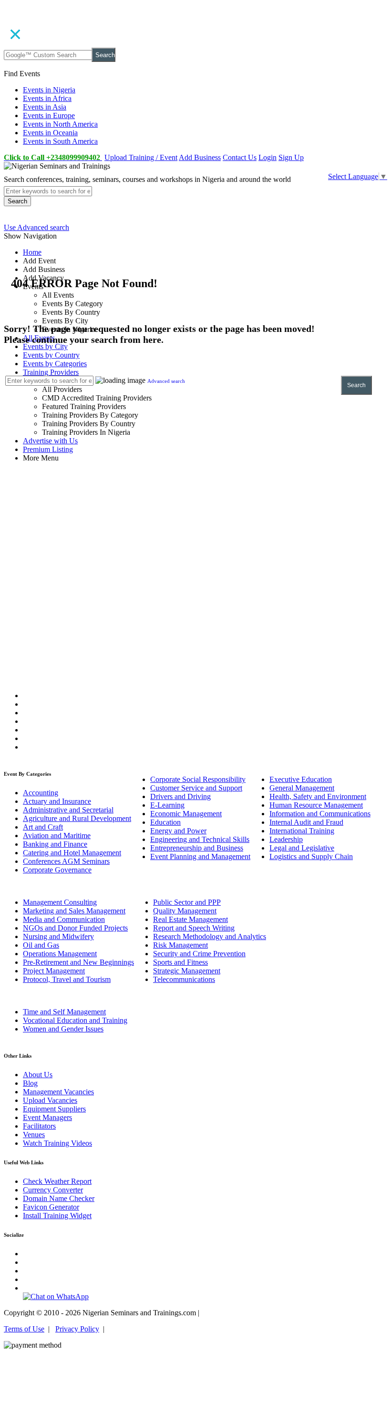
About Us (37, 1075)
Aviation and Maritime (57, 835)
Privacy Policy (77, 1329)
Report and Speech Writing (194, 928)
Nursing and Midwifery (58, 936)
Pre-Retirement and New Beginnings (78, 962)
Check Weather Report (57, 1181)
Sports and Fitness (180, 962)
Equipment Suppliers (54, 1109)
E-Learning (167, 805)
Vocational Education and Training (75, 1020)
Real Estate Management (190, 919)
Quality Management (184, 911)
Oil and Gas (41, 945)
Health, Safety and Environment (317, 796)
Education (165, 822)
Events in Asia (44, 107)
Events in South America (60, 141)
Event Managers (47, 1117)
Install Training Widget (57, 1215)
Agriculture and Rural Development (77, 818)
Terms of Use (24, 1329)
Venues (34, 1135)
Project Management (54, 971)
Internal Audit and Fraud (306, 822)
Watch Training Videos (57, 1143)
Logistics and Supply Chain (311, 856)
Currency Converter (53, 1190)
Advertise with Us (50, 441)
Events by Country (51, 355)
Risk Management (180, 945)
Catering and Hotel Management (72, 853)
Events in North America (60, 124)
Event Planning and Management (200, 856)
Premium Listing (48, 449)
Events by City (45, 346)
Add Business (200, 157)
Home (32, 252)
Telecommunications (184, 979)
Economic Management (186, 814)
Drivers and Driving (180, 796)
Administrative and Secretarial (68, 810)
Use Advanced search (36, 227)
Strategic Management (186, 971)
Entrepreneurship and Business (196, 848)
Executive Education (300, 779)
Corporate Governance (57, 870)
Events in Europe (49, 115)
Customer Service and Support (196, 788)
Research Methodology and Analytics (209, 936)
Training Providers (51, 372)
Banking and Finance (55, 844)
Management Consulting (60, 902)
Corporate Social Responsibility (198, 779)
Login (267, 157)
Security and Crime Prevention (199, 954)
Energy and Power (178, 831)
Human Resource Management (316, 805)
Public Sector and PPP (187, 902)
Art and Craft (43, 827)
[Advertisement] (195, 539)
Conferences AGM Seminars (66, 861)
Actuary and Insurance (57, 801)
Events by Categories (55, 364)
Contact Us (240, 157)
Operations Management (60, 954)
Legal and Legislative (301, 848)
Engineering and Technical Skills (199, 839)
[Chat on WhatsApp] (56, 1296)
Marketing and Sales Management (74, 911)
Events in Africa (47, 98)
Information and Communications (319, 814)
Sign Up (291, 157)
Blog (30, 1083)
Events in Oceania (50, 133)
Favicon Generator (51, 1207)
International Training (301, 831)
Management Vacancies (58, 1092)
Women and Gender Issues (63, 1029)
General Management (301, 788)
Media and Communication (64, 919)
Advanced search (166, 381)
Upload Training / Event (140, 157)
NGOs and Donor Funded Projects (75, 928)
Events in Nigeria (49, 90)
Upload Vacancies (50, 1100)
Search (105, 55)
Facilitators (39, 1126)
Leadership (286, 839)
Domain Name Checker (58, 1198)
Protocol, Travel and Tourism (67, 979)
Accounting (40, 793)
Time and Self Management (64, 1012)
